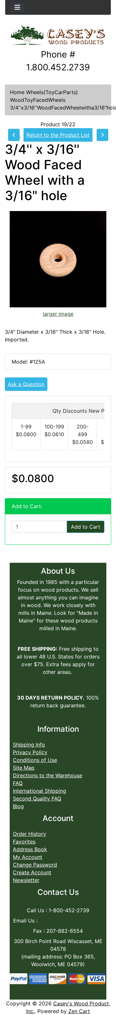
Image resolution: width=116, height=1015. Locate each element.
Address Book (30, 849)
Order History (29, 834)
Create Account (32, 872)
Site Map (23, 767)
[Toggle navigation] (17, 7)
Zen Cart (79, 1011)
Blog (18, 806)
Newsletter (26, 880)
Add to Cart (85, 527)
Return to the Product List (58, 135)
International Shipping (39, 791)
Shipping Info (29, 744)
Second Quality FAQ (37, 798)
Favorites (24, 841)
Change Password (35, 864)
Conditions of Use (35, 760)
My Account (27, 857)
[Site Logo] (58, 35)
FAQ (18, 783)
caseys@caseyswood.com (71, 920)
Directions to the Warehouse (47, 775)
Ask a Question (26, 384)
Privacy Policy (30, 752)
